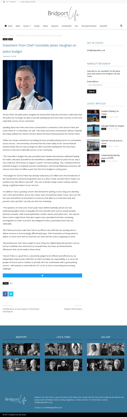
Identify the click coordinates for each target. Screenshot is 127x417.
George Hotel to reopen (112, 125)
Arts (76, 26)
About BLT (103, 26)
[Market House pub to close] (93, 145)
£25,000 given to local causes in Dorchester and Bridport (21, 310)
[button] (121, 26)
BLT (11, 283)
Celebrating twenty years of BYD (110, 156)
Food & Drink (66, 26)
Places (45, 26)
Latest (11, 36)
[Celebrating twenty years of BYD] (93, 160)
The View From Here (88, 26)
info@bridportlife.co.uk (53, 407)
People (37, 26)
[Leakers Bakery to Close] (93, 116)
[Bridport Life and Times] (63, 13)
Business (54, 26)
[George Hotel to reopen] (93, 130)
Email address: (93, 81)
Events (26, 26)
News (18, 26)
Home (10, 26)
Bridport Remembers (73, 309)
